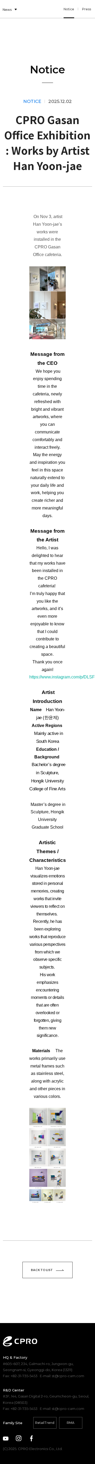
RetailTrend (44, 1423)
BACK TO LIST (42, 1270)
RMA (70, 1423)
